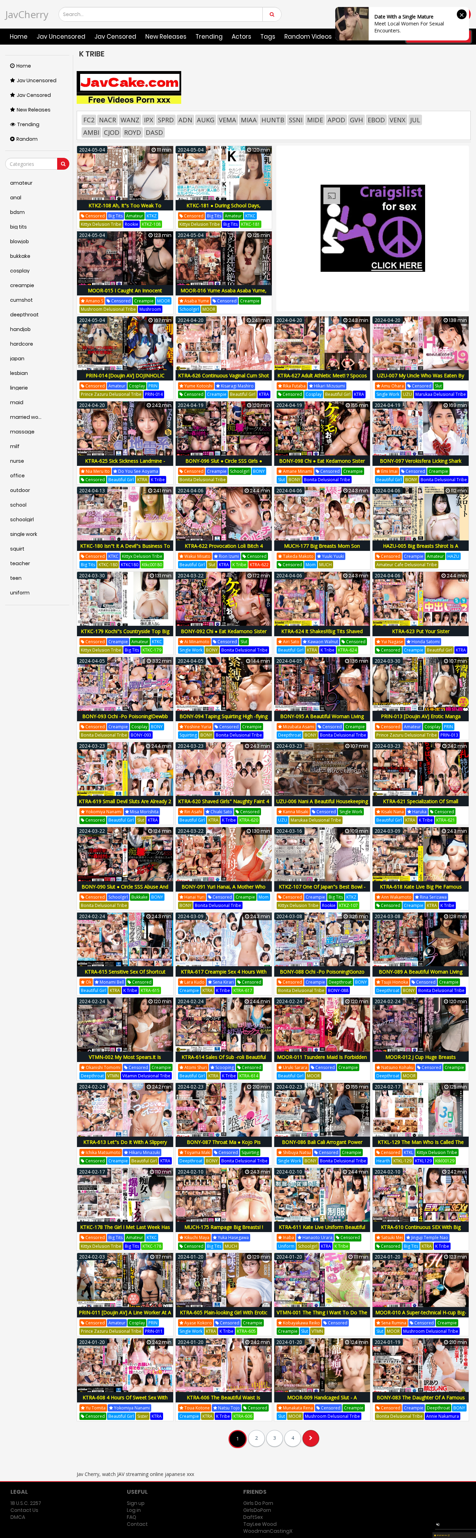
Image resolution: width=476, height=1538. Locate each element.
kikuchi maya (196, 1237)
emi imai (389, 471)
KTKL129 (423, 1161)
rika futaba (294, 386)
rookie (131, 224)
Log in (134, 1510)
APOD (336, 120)
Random (27, 139)
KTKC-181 (250, 224)
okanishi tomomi (103, 1067)
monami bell (111, 982)
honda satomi (425, 642)
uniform (286, 1246)
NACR (107, 120)
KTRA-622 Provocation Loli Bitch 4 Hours (224, 550)
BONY (259, 471)
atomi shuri (195, 1067)
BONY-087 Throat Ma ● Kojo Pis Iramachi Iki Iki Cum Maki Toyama (223, 1146)
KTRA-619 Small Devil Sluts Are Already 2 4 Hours (125, 805)
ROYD (132, 132)
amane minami (297, 471)
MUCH (325, 565)
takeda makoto (298, 556)
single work (387, 394)
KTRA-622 (259, 565)
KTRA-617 (242, 990)
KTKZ (152, 216)
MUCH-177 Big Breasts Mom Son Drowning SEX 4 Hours (322, 550)
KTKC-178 (152, 1246)
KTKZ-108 (151, 224)
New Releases (165, 36)
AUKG (205, 120)
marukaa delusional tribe (440, 394)
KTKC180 (129, 565)
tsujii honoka (394, 982)
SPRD (166, 120)
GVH (356, 120)
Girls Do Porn (258, 1503)
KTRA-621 (445, 820)
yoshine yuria (197, 727)
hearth (383, 1161)
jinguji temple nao (429, 1237)
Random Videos (308, 36)
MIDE (315, 120)
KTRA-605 (246, 1331)
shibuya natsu (296, 1152)
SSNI (295, 120)
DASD (154, 132)
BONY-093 (141, 735)
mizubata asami (298, 727)
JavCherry (26, 14)
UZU (407, 394)
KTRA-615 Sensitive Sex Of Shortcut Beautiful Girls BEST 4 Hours (125, 975)
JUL (415, 120)
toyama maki (196, 1152)
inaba (288, 1237)
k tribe (158, 480)
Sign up (136, 1503)
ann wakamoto (396, 897)
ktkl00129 (444, 1161)
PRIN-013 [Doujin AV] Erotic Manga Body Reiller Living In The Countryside (420, 720)
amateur (134, 216)
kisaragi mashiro (237, 386)
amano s (94, 301)
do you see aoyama (137, 471)
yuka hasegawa (233, 1237)
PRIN (153, 386)
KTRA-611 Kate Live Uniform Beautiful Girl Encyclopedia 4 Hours (322, 1231)
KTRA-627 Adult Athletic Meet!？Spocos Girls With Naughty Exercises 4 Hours (322, 379)
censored (94, 216)
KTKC (250, 216)
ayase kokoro (197, 1323)
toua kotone (196, 1408)
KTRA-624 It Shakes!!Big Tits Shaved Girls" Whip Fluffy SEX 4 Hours (322, 635)
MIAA (249, 120)
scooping (224, 1067)
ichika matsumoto (103, 1152)
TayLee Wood (260, 1524)
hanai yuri (194, 897)
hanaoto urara (316, 1237)
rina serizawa (433, 897)
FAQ (131, 1517)
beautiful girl (242, 394)
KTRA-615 (150, 990)
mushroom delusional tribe (108, 309)
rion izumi (228, 556)
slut (438, 386)
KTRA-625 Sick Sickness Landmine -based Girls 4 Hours (125, 464)
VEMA (227, 120)
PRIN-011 (154, 1331)
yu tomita (95, 1408)
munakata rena (297, 1408)
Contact (137, 1524)
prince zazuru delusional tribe (111, 394)
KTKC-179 (152, 650)
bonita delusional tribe (202, 480)
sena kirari (223, 982)
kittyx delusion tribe (101, 224)
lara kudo (194, 982)
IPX (148, 120)
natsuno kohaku (397, 1067)
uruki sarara (294, 1067)
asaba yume (196, 301)
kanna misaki (295, 812)
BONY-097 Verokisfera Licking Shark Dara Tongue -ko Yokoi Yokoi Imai (420, 464)
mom (311, 565)
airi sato (290, 642)
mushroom (150, 309)
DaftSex (253, 1517)
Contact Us (24, 1510)
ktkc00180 (152, 565)
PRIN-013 (449, 735)
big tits (115, 216)
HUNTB (272, 120)
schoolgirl (189, 309)
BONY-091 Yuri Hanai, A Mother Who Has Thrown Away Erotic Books (224, 890)
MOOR (163, 301)
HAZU (453, 556)
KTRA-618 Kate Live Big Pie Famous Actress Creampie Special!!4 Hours (421, 890)
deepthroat (289, 735)
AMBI (91, 132)
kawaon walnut (322, 642)
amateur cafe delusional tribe (406, 565)
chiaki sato (220, 812)
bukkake (139, 897)
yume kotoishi (198, 386)
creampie (144, 301)
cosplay (137, 386)
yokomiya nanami (103, 812)
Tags (267, 36)
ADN (185, 120)
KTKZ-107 (348, 905)
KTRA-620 (248, 820)
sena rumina (393, 1323)
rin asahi (192, 812)
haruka (419, 812)
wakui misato (196, 556)
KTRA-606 (242, 1416)
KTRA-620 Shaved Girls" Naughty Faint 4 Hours (223, 805)
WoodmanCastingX (267, 1531)
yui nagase (391, 642)
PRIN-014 (154, 394)
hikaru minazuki (144, 1152)
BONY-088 (338, 990)
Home (19, 36)
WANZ (130, 120)
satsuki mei (391, 1237)
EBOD (376, 120)
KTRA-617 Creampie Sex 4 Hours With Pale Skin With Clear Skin (224, 975)
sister (142, 1416)
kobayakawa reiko (301, 1323)
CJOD (112, 132)
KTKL (408, 1152)
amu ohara (392, 386)
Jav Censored (115, 36)
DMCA (17, 1517)
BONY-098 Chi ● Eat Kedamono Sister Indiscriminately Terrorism (322, 464)
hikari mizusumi (329, 386)
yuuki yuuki (332, 556)
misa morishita (144, 812)
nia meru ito (97, 471)
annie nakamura (442, 1416)
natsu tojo (228, 1408)
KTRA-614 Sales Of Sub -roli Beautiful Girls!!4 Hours (224, 1061)
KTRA (264, 394)
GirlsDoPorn (257, 1510)
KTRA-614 (248, 1076)
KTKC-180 (108, 565)
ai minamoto (196, 642)
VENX (398, 120)
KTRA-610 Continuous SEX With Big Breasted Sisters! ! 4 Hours (421, 1231)
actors (241, 36)
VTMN (113, 1076)
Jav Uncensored (61, 36)
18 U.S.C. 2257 (25, 1503)
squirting (188, 735)
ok (88, 982)
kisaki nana (392, 812)
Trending (209, 36)
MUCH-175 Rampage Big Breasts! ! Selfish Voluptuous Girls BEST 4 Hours (223, 1231)
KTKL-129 (402, 1161)
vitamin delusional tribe (146, 1076)
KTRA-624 (347, 650)
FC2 (88, 120)
